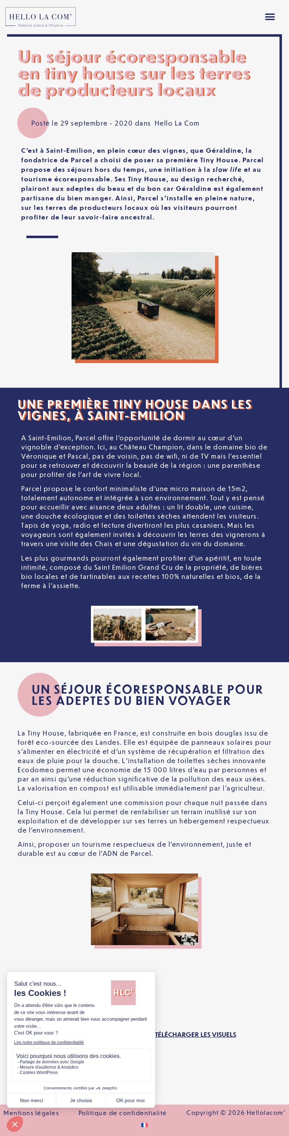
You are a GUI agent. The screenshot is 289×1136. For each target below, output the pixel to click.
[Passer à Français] (144, 1125)
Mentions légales (31, 1113)
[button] (270, 17)
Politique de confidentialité (123, 1113)
